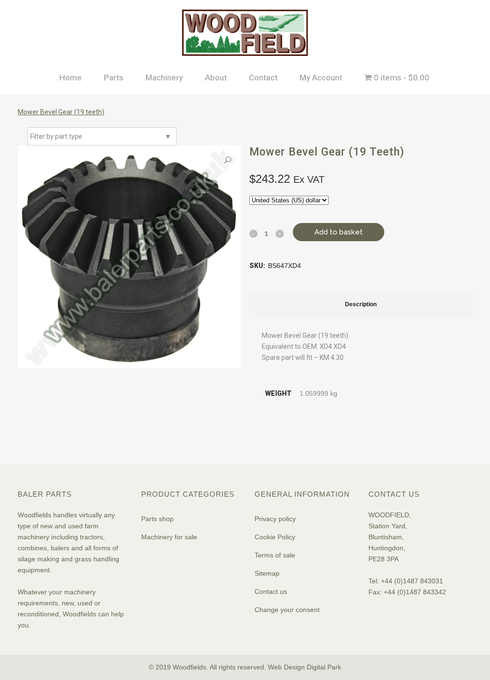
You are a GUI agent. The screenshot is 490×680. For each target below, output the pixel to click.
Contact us (271, 591)
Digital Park (324, 667)
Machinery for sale (169, 537)
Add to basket (338, 232)
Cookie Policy (275, 537)
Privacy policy (275, 519)
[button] (227, 160)
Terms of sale (275, 555)
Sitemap (267, 573)
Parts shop (157, 519)
